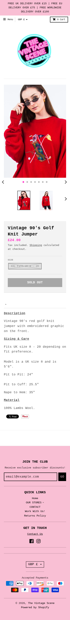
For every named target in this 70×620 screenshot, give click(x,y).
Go (62, 477)
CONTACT (35, 507)
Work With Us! (35, 511)
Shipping (36, 245)
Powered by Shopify (35, 607)
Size (10, 260)
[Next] (65, 182)
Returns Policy (35, 515)
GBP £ (21, 19)
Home (35, 498)
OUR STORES (33, 502)
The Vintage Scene (41, 603)
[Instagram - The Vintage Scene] (38, 541)
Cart (61, 19)
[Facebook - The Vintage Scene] (31, 541)
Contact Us (35, 533)
